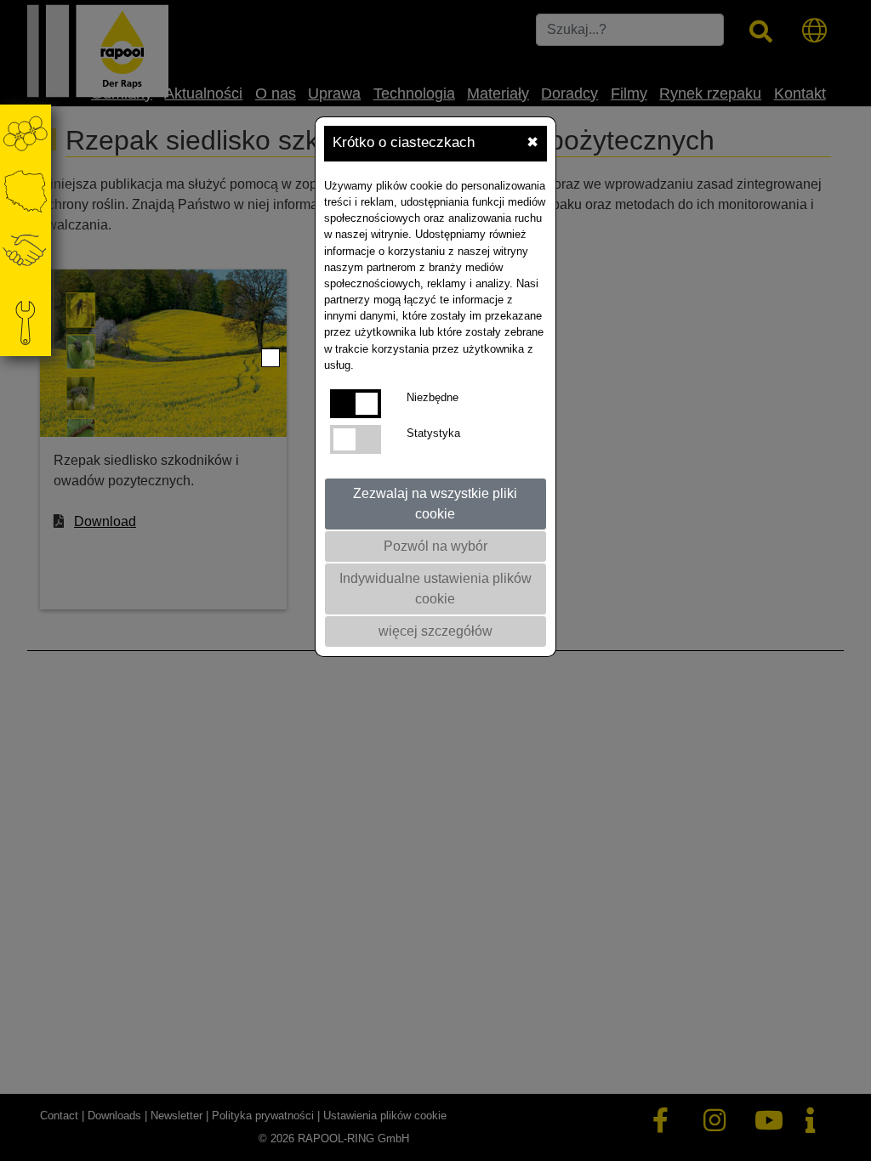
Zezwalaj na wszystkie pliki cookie (435, 503)
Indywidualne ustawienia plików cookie (435, 588)
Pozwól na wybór (435, 546)
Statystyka (433, 433)
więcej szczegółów (435, 631)
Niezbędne (432, 397)
